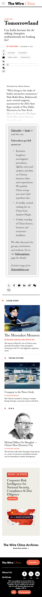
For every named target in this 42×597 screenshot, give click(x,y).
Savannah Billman (12, 395)
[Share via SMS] (3, 57)
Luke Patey (13, 46)
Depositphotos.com (20, 270)
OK (14, 592)
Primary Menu (3, 3)
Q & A (11, 408)
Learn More (12, 498)
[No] (39, 588)
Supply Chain (12, 57)
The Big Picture (16, 358)
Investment (22, 53)
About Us (7, 572)
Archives (6, 577)
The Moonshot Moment (22, 336)
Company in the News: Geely (19, 392)
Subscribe (16, 131)
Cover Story (8, 19)
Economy (11, 53)
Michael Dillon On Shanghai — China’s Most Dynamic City (20, 444)
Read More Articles (20, 548)
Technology (25, 57)
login (27, 131)
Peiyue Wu (29, 340)
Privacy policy (24, 592)
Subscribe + (33, 562)
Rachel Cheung (14, 340)
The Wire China (21, 3)
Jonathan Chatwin (12, 449)
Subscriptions (22, 254)
